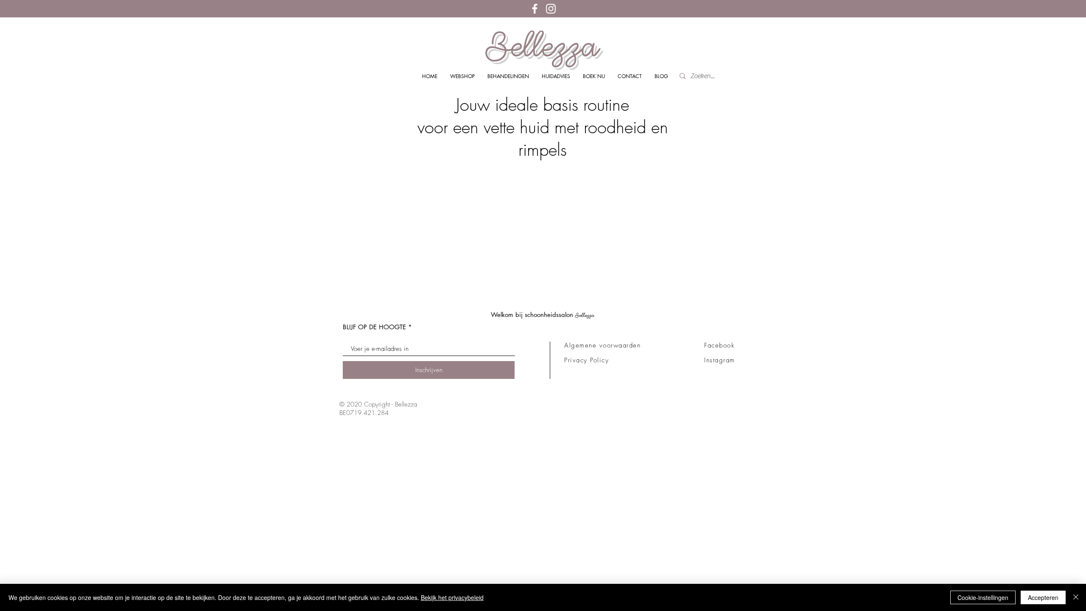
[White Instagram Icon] (550, 8)
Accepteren (1043, 597)
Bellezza (543, 45)
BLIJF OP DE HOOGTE (374, 327)
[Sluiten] (1076, 597)
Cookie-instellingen (982, 597)
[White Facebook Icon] (534, 8)
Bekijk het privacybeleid (452, 597)
